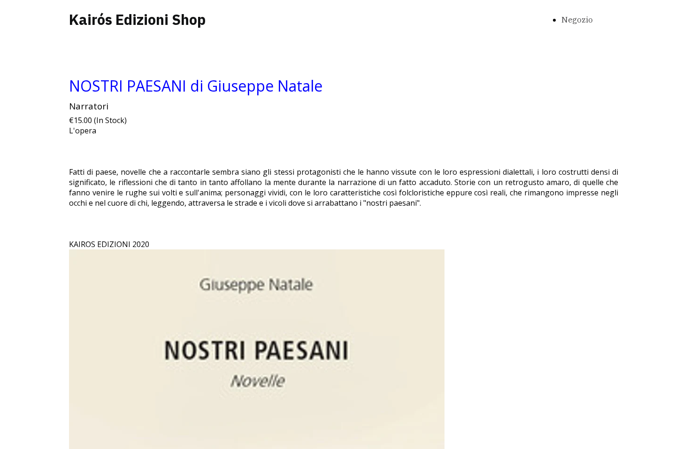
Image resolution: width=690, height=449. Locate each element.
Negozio (577, 20)
